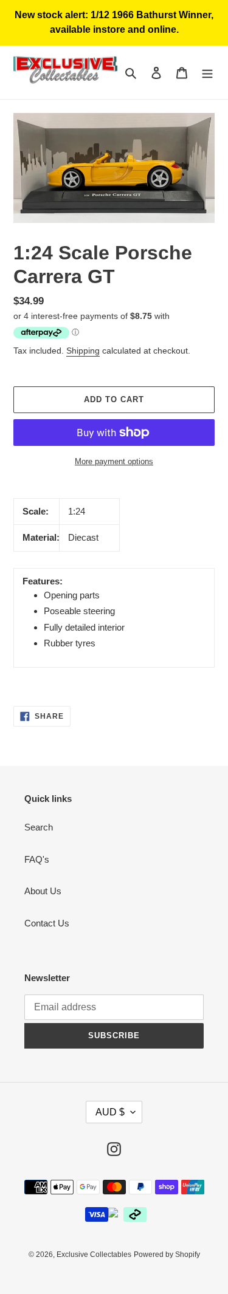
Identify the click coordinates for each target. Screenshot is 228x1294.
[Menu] (207, 73)
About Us (42, 891)
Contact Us (46, 923)
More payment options (114, 461)
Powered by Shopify (167, 1254)
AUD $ (110, 1112)
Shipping (83, 350)
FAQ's (36, 859)
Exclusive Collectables (94, 1254)
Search (38, 827)
